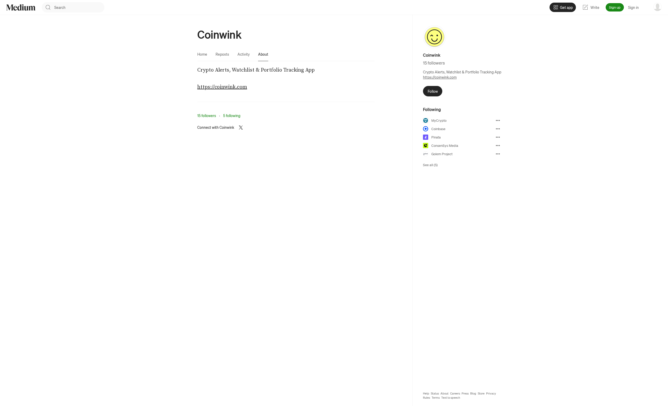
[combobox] (79, 7)
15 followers (206, 115)
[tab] (202, 54)
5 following (231, 115)
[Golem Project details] (498, 154)
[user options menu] (657, 7)
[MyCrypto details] (498, 120)
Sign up (615, 7)
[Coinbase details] (498, 129)
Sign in (633, 7)
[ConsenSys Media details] (498, 145)
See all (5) (430, 165)
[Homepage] (20, 7)
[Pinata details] (498, 137)
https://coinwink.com (440, 77)
